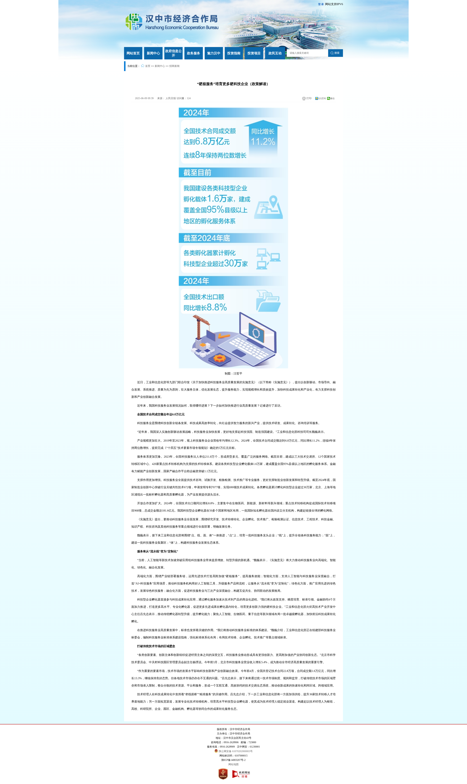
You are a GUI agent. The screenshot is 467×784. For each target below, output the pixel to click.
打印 (309, 98)
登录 (321, 4)
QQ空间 (322, 98)
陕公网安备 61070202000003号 (236, 751)
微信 (332, 98)
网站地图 (233, 764)
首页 (147, 66)
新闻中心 (160, 66)
